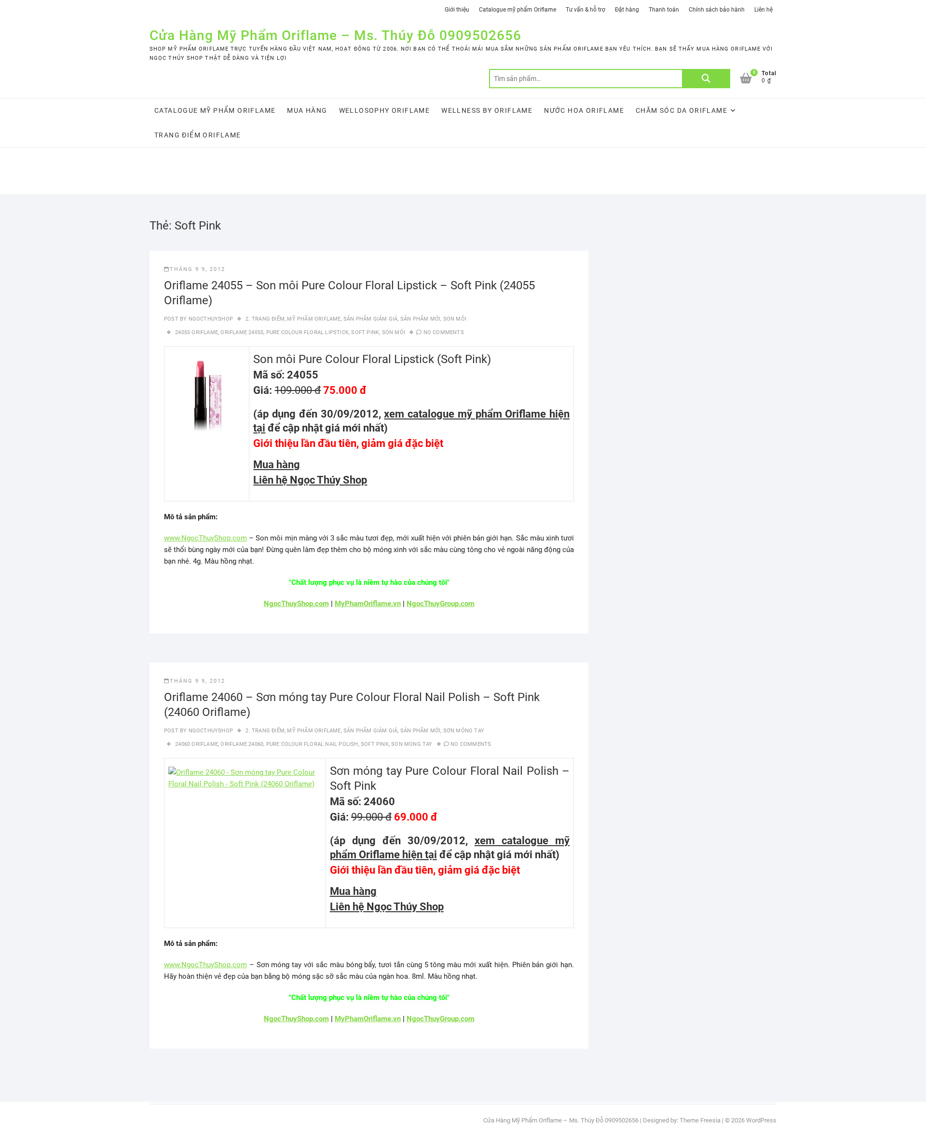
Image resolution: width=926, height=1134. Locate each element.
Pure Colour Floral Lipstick (307, 332)
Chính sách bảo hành (717, 9)
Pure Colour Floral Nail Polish (312, 744)
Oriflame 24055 (241, 332)
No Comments (443, 332)
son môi (393, 332)
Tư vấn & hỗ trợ (585, 9)
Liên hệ (763, 9)
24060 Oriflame (196, 744)
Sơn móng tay (463, 731)
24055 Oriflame (196, 332)
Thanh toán (664, 9)
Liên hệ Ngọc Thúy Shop (310, 480)
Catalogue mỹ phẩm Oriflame (517, 9)
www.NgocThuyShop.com (205, 538)
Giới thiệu (457, 9)
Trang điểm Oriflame (197, 135)
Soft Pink (365, 332)
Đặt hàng (627, 9)
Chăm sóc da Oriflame (681, 110)
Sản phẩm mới (420, 319)
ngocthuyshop (210, 319)
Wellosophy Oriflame (384, 110)
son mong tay (411, 744)
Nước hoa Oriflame (584, 110)
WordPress (761, 1120)
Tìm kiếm (706, 78)
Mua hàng (307, 110)
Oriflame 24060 (241, 744)
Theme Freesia (700, 1120)
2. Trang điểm (265, 319)
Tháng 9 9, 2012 (197, 269)
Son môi (454, 319)
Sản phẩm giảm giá (370, 319)
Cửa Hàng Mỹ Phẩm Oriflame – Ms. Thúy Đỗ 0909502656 (335, 35)
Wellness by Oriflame (486, 110)
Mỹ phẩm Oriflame (313, 319)
